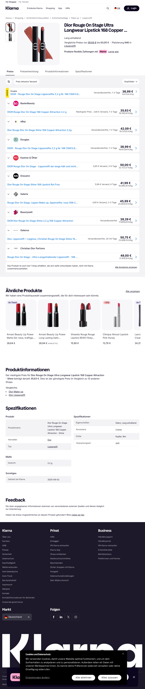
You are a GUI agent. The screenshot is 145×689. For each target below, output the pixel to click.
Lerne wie (113, 51)
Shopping (50, 8)
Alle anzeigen (133, 291)
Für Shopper (11, 2)
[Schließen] (123, 654)
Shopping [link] (19, 18)
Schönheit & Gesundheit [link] (37, 18)
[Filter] (9, 81)
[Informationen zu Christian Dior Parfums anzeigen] (8, 248)
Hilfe (67, 8)
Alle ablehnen (83, 677)
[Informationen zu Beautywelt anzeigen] (8, 212)
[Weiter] (135, 322)
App (60, 8)
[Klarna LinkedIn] (61, 617)
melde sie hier (78, 515)
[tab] (10, 71)
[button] (117, 8)
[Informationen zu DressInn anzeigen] (8, 176)
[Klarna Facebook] (53, 617)
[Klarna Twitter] (68, 617)
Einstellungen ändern (38, 677)
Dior (49, 440)
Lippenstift (70, 45)
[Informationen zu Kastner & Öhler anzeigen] (8, 158)
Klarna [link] (8, 18)
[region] (73, 667)
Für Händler (24, 2)
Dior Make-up (16, 391)
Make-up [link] (75, 18)
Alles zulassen (110, 677)
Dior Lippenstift (17, 395)
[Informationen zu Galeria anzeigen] (8, 194)
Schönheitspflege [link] (60, 18)
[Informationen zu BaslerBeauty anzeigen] (8, 103)
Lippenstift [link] (87, 18)
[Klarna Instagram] (75, 617)
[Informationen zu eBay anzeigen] (8, 121)
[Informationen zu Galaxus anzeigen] (8, 230)
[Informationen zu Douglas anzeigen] (8, 140)
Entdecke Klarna (34, 8)
